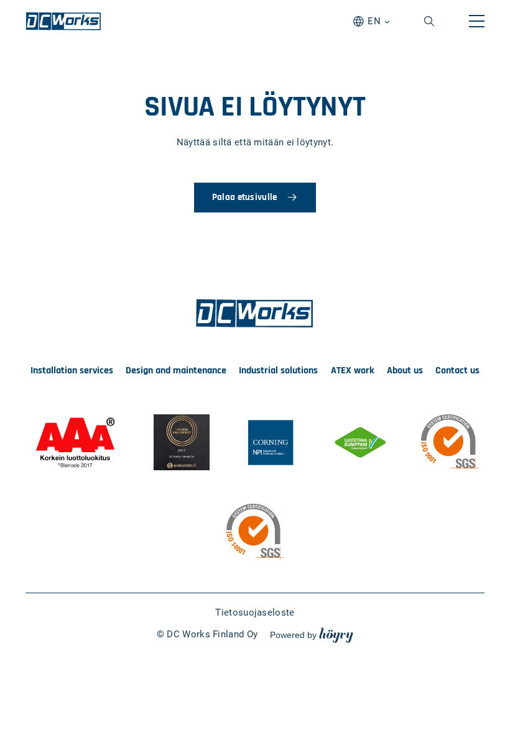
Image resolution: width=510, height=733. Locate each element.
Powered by (311, 634)
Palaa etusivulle (244, 197)
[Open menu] (476, 21)
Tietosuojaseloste (254, 612)
